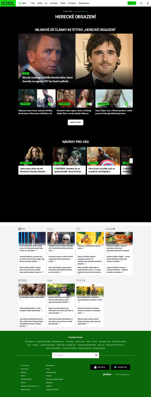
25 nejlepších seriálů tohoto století (32, 297)
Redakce (49, 386)
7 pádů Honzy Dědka (47, 345)
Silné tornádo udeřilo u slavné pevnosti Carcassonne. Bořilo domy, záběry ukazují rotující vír (31, 270)
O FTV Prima (25, 365)
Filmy (33, 3)
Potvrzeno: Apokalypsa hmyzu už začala (89, 247)
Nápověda (49, 382)
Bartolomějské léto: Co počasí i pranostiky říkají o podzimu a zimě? (90, 298)
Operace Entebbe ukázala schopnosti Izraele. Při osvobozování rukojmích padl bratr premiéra (90, 260)
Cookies (23, 382)
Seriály (40, 3)
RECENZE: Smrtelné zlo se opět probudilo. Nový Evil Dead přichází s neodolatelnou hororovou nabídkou (68, 170)
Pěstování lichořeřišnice (115, 345)
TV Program (72, 3)
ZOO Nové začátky (119, 342)
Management (50, 365)
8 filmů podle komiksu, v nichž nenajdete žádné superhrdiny (30, 309)
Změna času (80, 342)
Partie (88, 342)
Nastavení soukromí (52, 389)
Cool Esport (54, 3)
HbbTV (23, 376)
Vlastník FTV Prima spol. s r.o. (30, 386)
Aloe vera (100, 345)
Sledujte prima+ (84, 3)
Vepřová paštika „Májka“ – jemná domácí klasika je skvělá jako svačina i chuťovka (118, 259)
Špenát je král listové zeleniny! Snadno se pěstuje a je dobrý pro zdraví (89, 310)
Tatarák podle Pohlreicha (86, 345)
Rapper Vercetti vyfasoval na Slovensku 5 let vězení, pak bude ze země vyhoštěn (61, 310)
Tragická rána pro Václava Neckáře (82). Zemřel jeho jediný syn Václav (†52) (61, 248)
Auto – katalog (32, 345)
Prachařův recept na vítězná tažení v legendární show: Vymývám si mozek (61, 259)
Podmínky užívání (26, 379)
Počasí (94, 342)
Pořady (62, 3)
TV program (69, 342)
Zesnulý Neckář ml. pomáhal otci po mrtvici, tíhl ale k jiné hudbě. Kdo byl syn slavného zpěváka (32, 259)
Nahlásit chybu (25, 389)
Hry (46, 3)
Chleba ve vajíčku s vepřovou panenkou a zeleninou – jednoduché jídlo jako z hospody (118, 248)
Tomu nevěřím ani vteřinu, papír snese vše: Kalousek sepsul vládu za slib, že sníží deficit (31, 248)
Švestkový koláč (99, 348)
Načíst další (75, 122)
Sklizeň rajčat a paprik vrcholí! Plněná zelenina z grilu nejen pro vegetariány (89, 321)
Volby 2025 (61, 345)
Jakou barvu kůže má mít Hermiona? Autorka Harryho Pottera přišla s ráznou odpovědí (32, 170)
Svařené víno (71, 345)
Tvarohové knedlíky (69, 348)
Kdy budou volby (105, 342)
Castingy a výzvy (51, 372)
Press (48, 369)
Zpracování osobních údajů (54, 379)
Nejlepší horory (57, 342)
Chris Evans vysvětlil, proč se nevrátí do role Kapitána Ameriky (102, 170)
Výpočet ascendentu (53, 348)
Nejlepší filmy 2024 (43, 342)
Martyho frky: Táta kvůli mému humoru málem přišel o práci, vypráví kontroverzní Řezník (59, 299)
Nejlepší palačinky (85, 348)
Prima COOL (68, 11)
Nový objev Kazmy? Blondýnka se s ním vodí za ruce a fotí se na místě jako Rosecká (61, 321)
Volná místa (24, 369)
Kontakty (49, 376)
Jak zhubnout (30, 342)
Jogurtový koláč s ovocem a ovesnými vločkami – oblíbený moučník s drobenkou (117, 270)
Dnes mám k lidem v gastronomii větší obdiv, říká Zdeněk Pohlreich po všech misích (60, 270)
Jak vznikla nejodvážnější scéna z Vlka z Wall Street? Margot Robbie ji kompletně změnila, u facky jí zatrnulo (31, 322)
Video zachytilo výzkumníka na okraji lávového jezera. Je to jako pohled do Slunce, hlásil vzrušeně (89, 270)
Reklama (23, 372)
